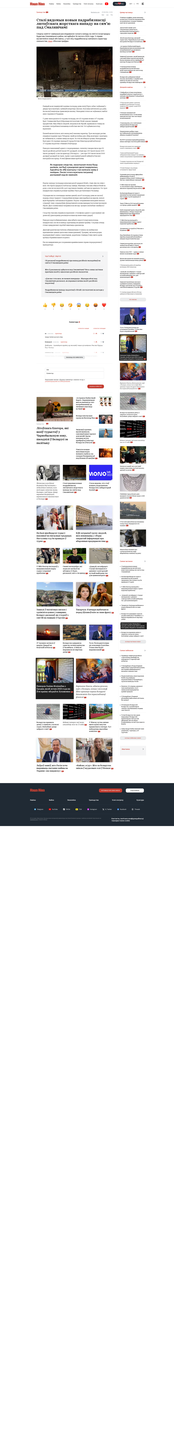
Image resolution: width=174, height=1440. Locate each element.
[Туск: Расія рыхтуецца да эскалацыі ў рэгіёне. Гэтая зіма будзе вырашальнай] (100, 639)
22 (83, 408)
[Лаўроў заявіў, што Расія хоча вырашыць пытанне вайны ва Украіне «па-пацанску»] (55, 755)
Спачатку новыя (83, 328)
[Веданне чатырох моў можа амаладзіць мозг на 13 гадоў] (74, 718)
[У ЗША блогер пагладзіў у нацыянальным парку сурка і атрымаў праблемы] (48, 562)
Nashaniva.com (95, 12)
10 (46, 499)
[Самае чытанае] (145, 561)
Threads (137, 809)
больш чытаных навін (133, 641)
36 (112, 612)
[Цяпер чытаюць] (145, 12)
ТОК (80, 809)
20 (103, 650)
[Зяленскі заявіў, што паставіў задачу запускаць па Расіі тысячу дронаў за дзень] (133, 458)
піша (50, 41)
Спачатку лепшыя (99, 328)
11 (62, 771)
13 (85, 724)
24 (94, 442)
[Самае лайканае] (145, 650)
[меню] (143, 3)
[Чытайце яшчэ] (103, 256)
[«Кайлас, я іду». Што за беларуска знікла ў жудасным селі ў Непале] (94, 755)
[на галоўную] (37, 3)
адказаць (58, 333)
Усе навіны (133, 299)
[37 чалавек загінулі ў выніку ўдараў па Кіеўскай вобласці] (48, 639)
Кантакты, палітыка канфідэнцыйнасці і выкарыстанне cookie (127, 820)
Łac (107, 15)
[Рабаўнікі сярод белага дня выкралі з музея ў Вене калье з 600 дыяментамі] (133, 486)
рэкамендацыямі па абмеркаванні (57, 381)
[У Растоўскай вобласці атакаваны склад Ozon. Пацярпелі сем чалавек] (133, 514)
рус (138, 4)
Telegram (40, 809)
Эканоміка (66, 4)
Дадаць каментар (96, 386)
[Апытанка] (143, 749)
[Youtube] (106, 4)
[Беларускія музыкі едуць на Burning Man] (94, 419)
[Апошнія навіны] (145, 87)
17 (71, 691)
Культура (99, 4)
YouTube (55, 809)
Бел (131, 4)
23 (69, 652)
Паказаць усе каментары (74, 357)
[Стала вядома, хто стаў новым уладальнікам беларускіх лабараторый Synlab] (100, 482)
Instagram (93, 809)
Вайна (58, 4)
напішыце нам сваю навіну (110, 790)
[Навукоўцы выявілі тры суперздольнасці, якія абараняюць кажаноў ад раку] (133, 541)
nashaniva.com (34, 819)
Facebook (123, 809)
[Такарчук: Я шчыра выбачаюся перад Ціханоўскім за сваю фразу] (94, 600)
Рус (112, 15)
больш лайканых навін (133, 738)
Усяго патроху (88, 4)
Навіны (51, 4)
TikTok (68, 809)
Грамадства (77, 4)
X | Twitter (108, 809)
